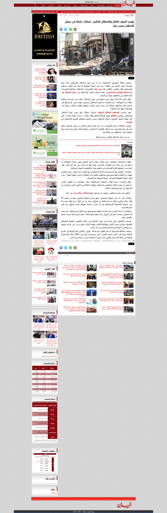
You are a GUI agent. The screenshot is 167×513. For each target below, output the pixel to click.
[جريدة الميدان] (44, 37)
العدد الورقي (49, 268)
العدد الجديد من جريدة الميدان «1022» (39, 281)
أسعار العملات (49, 363)
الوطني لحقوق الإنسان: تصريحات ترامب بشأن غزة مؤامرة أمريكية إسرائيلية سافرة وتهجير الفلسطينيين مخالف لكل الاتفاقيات (73, 292)
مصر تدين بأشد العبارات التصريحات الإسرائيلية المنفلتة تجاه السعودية (112, 283)
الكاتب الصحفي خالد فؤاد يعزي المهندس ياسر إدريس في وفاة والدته (38, 326)
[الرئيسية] (117, 5)
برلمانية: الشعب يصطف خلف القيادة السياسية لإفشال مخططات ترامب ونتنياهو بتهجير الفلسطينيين (74, 309)
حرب (99, 89)
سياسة (127, 15)
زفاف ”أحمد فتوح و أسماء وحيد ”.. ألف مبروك (38, 341)
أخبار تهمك (50, 211)
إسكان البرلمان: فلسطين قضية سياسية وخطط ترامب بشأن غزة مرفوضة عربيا (111, 299)
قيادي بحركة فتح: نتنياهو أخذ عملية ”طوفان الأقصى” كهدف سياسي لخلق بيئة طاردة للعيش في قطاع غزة (91, 153)
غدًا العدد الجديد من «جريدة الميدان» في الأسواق (40, 290)
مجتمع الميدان (49, 312)
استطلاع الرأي (49, 352)
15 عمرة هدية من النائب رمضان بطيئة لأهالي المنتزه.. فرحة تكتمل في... (51, 326)
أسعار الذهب (49, 398)
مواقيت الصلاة (48, 450)
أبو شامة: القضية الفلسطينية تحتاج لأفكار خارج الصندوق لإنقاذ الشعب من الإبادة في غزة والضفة (111, 275)
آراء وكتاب (51, 65)
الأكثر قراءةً (50, 161)
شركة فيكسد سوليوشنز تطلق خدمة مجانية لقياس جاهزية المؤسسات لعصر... (105, 11)
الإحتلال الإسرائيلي (127, 240)
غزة (96, 89)
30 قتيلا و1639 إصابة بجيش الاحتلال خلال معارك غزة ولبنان (74, 283)
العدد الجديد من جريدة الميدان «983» (39, 298)
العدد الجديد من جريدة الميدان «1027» (39, 273)
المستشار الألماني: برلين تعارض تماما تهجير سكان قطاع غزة (111, 291)
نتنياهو (114, 115)
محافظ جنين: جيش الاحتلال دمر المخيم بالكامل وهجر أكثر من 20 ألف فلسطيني (97, 145)
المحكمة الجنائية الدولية (108, 112)
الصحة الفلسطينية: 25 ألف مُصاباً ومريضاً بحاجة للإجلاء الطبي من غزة (112, 308)
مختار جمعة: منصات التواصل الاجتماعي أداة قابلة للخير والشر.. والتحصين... (59, 11)
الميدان (129, 121)
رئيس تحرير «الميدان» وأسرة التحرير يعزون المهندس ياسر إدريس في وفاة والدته (51, 342)
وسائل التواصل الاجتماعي (118, 92)
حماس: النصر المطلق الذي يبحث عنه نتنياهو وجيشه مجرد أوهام (74, 275)
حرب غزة (118, 240)
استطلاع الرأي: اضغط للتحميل (49, 356)
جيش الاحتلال (70, 92)
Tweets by (54, 492)
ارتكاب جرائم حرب (80, 192)
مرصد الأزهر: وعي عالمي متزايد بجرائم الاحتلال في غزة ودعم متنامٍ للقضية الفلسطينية (74, 300)
